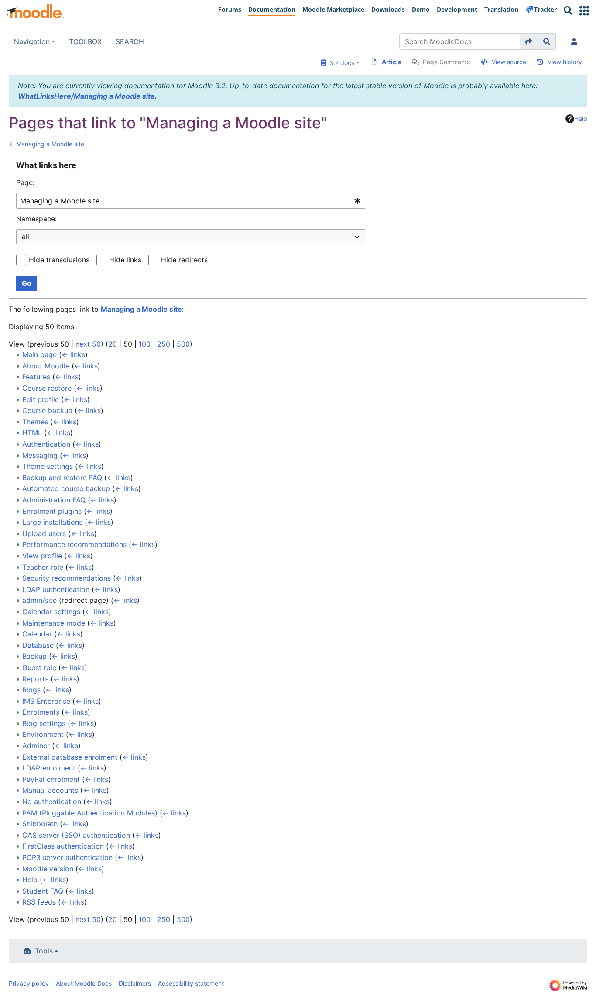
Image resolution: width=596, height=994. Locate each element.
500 (183, 344)
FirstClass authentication (63, 846)
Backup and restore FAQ (62, 477)
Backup (34, 656)
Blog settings (43, 723)
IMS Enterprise (46, 701)
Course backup (47, 410)
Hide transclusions (59, 259)
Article (391, 61)
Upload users (44, 533)
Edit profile (40, 399)
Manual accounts (50, 790)
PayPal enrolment (51, 779)
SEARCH (130, 41)
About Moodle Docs (84, 983)
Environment (43, 734)
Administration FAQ (54, 499)
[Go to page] (529, 41)
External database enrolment (69, 757)
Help (580, 118)
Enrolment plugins (52, 511)
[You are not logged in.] (576, 41)
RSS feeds (39, 902)
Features (36, 376)
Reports (35, 678)
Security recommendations (66, 578)
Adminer (36, 745)
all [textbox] (25, 236)
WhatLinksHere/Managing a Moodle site (86, 96)
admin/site (39, 600)
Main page (39, 354)
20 (112, 344)
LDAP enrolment (48, 768)
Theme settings (47, 466)
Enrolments (40, 712)
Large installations (52, 522)
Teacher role (42, 567)
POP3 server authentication (67, 857)
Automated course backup (66, 488)
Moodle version (47, 868)
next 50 (88, 344)
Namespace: (36, 218)
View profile (42, 555)
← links (73, 354)
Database (38, 645)
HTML (32, 432)
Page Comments (446, 61)
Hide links (125, 259)
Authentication (46, 444)
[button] (584, 10)
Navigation (32, 41)
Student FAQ (42, 891)
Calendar (37, 633)
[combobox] (190, 201)
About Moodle (45, 365)
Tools (44, 950)
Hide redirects (184, 259)
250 (163, 344)
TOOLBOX (85, 41)
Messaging (40, 455)
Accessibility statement (191, 983)
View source (509, 61)
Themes (35, 421)
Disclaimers (135, 983)
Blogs (31, 689)
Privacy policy (29, 983)
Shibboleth (40, 823)
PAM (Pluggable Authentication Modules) (90, 812)
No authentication (51, 801)
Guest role (39, 667)
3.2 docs (340, 62)
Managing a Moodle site (50, 144)
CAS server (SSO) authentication (76, 835)
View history (565, 61)
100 (145, 344)
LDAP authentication (55, 589)
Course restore (47, 388)
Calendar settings (51, 611)
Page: (25, 182)
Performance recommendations (74, 544)
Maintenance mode (53, 623)
